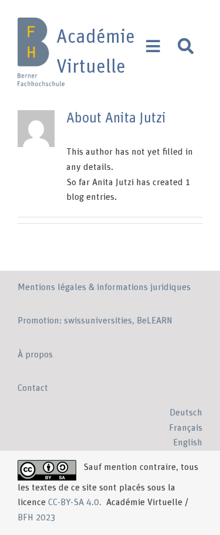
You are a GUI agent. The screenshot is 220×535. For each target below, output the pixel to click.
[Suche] (185, 46)
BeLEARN (154, 320)
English (187, 442)
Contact (33, 388)
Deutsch (186, 412)
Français (185, 427)
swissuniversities (98, 320)
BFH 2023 (36, 517)
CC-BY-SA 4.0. (76, 502)
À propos (35, 354)
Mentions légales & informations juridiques (104, 287)
